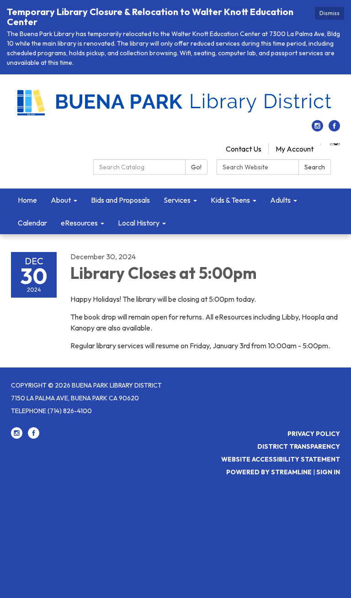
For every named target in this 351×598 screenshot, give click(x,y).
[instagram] (317, 128)
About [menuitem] (61, 200)
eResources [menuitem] (79, 222)
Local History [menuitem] (139, 222)
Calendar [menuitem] (32, 222)
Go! (196, 167)
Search (314, 167)
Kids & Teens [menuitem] (230, 200)
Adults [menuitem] (280, 200)
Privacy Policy (313, 434)
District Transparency (298, 446)
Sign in (328, 472)
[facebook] (334, 128)
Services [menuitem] (177, 200)
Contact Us (243, 148)
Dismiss (329, 13)
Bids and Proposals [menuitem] (120, 200)
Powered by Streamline (269, 472)
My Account (295, 148)
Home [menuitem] (27, 200)
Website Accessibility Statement (280, 459)
